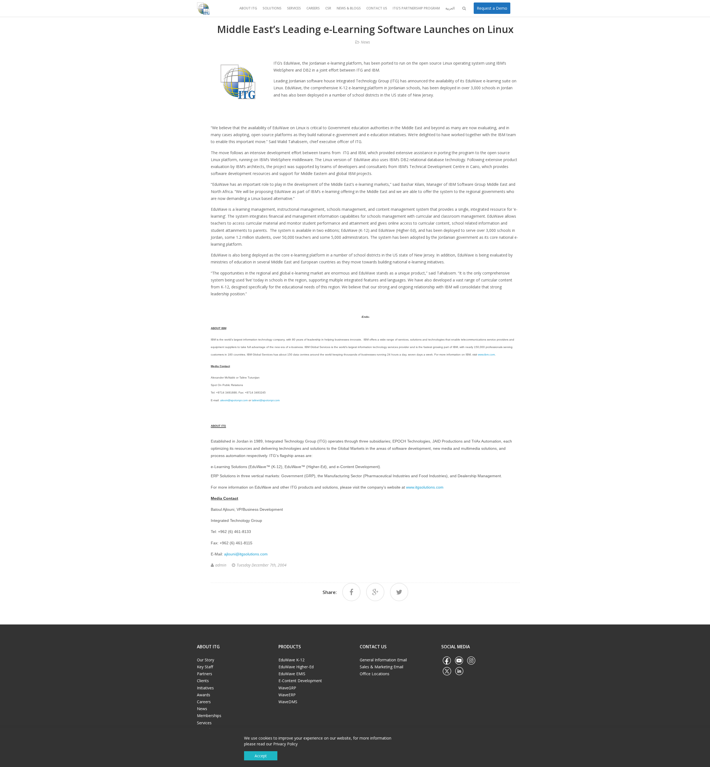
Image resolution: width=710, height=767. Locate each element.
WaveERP (287, 694)
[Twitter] (399, 592)
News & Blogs (349, 8)
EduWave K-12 (291, 659)
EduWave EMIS (291, 673)
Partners (204, 673)
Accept (261, 755)
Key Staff (205, 666)
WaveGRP (287, 687)
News (365, 42)
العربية (450, 8)
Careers (313, 8)
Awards (203, 694)
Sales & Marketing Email (381, 666)
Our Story (205, 659)
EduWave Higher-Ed (296, 666)
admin (220, 565)
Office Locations (374, 673)
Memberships (209, 715)
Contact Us (376, 8)
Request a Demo (492, 8)
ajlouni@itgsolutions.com (246, 554)
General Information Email (383, 659)
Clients (203, 680)
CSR (328, 8)
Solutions (272, 8)
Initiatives (205, 687)
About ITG (248, 8)
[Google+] (375, 592)
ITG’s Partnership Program (416, 8)
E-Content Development (300, 680)
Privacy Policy (285, 743)
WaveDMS (287, 701)
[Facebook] (351, 592)
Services (294, 8)
